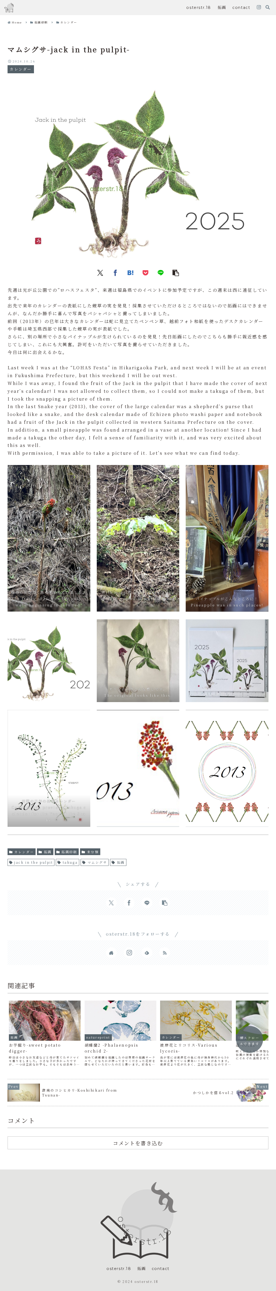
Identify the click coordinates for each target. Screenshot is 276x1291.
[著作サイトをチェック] (111, 952)
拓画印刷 (69, 851)
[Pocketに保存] (145, 272)
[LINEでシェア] (160, 272)
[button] (175, 272)
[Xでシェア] (100, 272)
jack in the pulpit (33, 862)
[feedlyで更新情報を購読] (147, 952)
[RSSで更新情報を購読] (164, 952)
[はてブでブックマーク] (130, 272)
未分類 (93, 851)
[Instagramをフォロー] (259, 7)
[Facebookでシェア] (115, 272)
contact (161, 1268)
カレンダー (24, 851)
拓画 (48, 851)
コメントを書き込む (138, 1143)
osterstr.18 (118, 1268)
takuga (70, 862)
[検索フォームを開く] (267, 7)
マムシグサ (97, 862)
